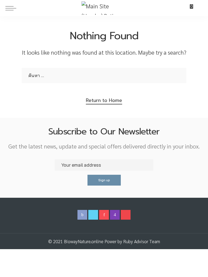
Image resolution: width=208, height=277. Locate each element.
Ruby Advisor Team (141, 241)
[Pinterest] (104, 215)
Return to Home (104, 100)
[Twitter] (93, 215)
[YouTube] (126, 215)
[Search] (199, 8)
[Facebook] (82, 215)
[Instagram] (115, 215)
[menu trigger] (12, 8)
